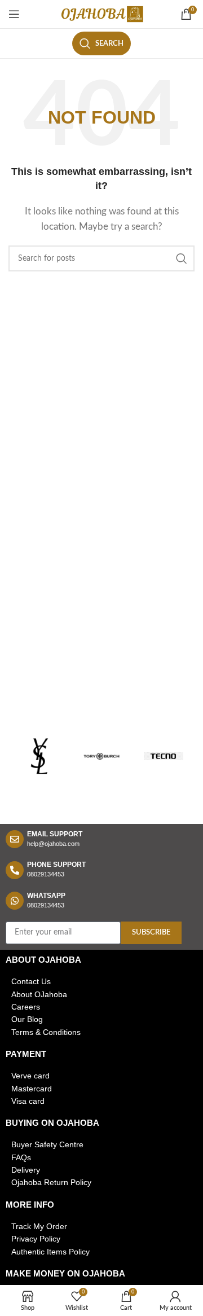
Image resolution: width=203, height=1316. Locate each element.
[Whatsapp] (15, 901)
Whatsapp (46, 896)
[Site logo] (101, 14)
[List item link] (101, 981)
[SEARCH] (182, 258)
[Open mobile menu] (14, 14)
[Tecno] (164, 756)
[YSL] (39, 756)
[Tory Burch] (101, 756)
